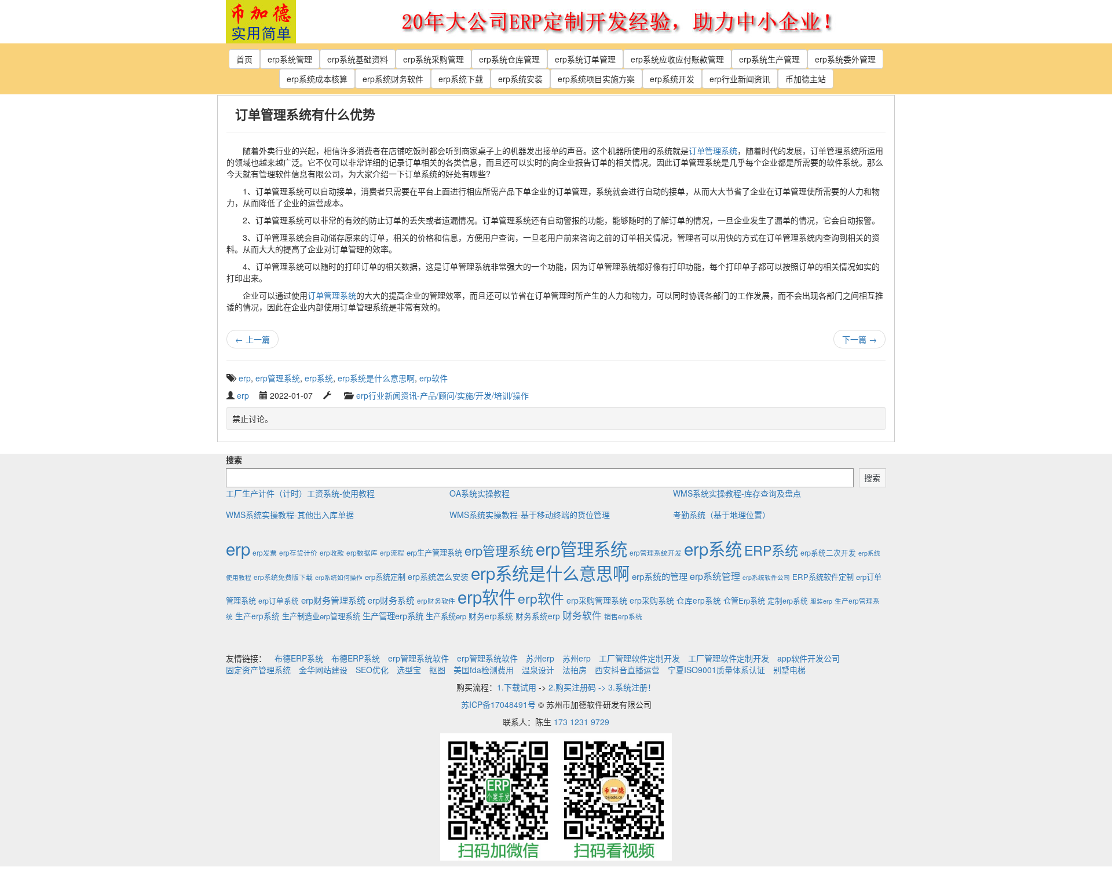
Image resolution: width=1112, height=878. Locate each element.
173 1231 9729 (581, 722)
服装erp (821, 601)
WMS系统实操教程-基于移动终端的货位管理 (529, 514)
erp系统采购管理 (433, 59)
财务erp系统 (491, 616)
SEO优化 (372, 669)
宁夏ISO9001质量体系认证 (716, 669)
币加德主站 (805, 79)
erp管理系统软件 (418, 658)
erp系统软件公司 (766, 577)
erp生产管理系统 (434, 552)
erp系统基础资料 (357, 59)
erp (245, 378)
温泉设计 (538, 669)
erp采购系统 (652, 600)
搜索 (234, 459)
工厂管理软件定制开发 (639, 658)
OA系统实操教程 (479, 493)
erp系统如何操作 (339, 577)
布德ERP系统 (299, 658)
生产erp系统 (257, 616)
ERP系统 (771, 550)
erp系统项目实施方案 (596, 79)
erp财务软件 (436, 600)
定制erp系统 (787, 601)
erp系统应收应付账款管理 (677, 59)
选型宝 (409, 669)
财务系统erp (537, 616)
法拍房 (574, 669)
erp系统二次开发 (828, 553)
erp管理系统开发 (656, 552)
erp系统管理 (290, 59)
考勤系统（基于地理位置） (721, 514)
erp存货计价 (298, 552)
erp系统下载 (460, 79)
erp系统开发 (672, 79)
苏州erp (540, 658)
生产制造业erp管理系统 (321, 616)
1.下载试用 (516, 687)
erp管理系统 (277, 378)
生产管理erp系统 (393, 615)
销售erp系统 (623, 616)
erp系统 (319, 378)
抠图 (437, 669)
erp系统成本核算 (317, 79)
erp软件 (433, 378)
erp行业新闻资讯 (739, 79)
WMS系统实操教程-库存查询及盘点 (737, 493)
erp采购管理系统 (596, 600)
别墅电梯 (789, 669)
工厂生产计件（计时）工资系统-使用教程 (300, 493)
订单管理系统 (713, 150)
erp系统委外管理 (845, 59)
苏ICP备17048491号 (498, 704)
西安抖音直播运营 (627, 669)
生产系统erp (446, 616)
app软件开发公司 (808, 658)
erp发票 (265, 552)
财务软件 (582, 615)
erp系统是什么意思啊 (376, 378)
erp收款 (332, 552)
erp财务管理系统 (333, 600)
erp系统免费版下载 (283, 577)
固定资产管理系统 (258, 669)
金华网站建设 (323, 669)
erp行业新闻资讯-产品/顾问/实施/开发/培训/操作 (442, 395)
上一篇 (252, 339)
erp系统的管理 (659, 576)
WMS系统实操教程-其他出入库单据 (290, 514)
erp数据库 (362, 552)
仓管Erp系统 (744, 600)
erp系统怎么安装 (438, 576)
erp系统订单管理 (585, 59)
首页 (244, 59)
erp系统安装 (520, 79)
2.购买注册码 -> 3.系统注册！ (602, 687)
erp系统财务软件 (393, 79)
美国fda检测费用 (483, 669)
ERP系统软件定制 (823, 576)
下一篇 (859, 339)
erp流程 (392, 552)
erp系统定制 (385, 576)
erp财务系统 (391, 600)
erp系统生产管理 (769, 59)
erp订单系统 (278, 601)
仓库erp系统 (698, 600)
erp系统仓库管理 (509, 59)
